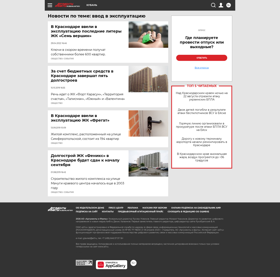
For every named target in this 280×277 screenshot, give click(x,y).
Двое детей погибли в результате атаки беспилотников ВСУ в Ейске (202, 111)
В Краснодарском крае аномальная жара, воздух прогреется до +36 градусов (202, 157)
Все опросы (202, 68)
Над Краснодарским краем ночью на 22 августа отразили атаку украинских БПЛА (202, 96)
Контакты (108, 211)
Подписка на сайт (87, 211)
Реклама (133, 208)
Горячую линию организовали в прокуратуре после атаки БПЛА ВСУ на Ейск (201, 127)
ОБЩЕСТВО (56, 103)
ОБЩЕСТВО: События (62, 59)
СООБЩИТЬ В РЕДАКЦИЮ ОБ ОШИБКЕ (188, 211)
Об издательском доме (90, 208)
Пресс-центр (116, 208)
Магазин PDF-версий (154, 208)
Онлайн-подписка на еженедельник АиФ (196, 208)
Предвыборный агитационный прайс (140, 211)
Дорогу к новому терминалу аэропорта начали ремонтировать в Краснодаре (201, 142)
